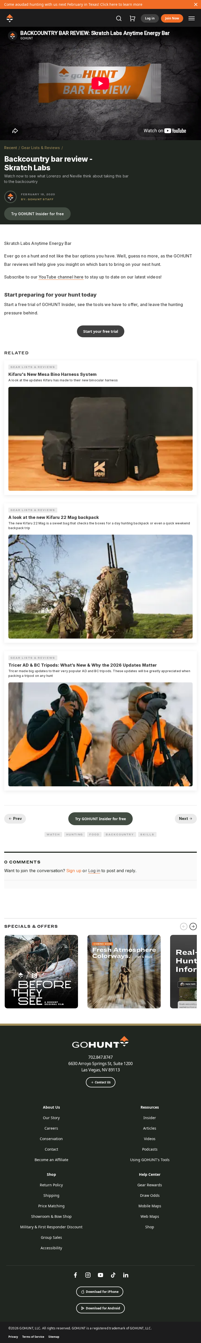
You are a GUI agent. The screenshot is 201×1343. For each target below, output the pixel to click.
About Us (51, 1107)
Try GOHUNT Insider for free (37, 214)
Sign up (73, 870)
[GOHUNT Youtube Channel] (100, 1275)
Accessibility (51, 1247)
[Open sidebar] (191, 18)
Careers (51, 1128)
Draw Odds (150, 1195)
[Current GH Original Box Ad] (41, 971)
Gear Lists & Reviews (40, 147)
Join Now (172, 18)
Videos (149, 1138)
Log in (150, 18)
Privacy (13, 1337)
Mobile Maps (149, 1205)
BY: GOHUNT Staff (37, 199)
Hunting (74, 834)
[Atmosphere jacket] (124, 971)
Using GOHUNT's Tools (150, 1159)
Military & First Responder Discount (51, 1226)
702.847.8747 (100, 1057)
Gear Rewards (149, 1184)
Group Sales (51, 1237)
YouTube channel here (61, 277)
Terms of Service (33, 1337)
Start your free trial (100, 331)
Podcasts (150, 1149)
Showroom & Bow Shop (51, 1216)
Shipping (51, 1195)
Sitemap (53, 1337)
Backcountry (120, 834)
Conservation (51, 1138)
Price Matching (51, 1205)
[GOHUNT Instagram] (88, 1275)
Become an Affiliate (51, 1159)
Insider (149, 1117)
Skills (147, 834)
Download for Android (103, 1308)
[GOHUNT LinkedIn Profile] (125, 1275)
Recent (10, 147)
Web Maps (150, 1216)
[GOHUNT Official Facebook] (75, 1275)
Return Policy (51, 1184)
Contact (51, 1149)
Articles (149, 1128)
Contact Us (103, 1082)
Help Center (149, 1174)
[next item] (193, 926)
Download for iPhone (102, 1291)
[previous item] (183, 926)
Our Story (51, 1117)
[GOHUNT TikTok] (113, 1275)
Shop (51, 1174)
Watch (53, 834)
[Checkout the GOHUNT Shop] (132, 18)
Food (94, 834)
